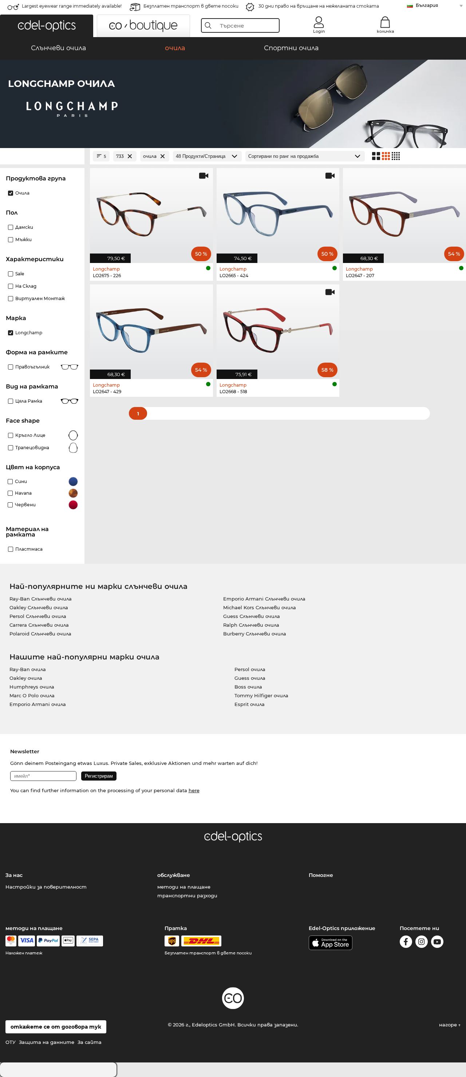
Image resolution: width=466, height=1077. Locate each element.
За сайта (90, 1042)
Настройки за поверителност (46, 887)
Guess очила (249, 678)
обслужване (173, 875)
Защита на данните (46, 1042)
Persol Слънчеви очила (37, 616)
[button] (46, 26)
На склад (25, 286)
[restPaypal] (48, 941)
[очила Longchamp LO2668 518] (278, 327)
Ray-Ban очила (27, 669)
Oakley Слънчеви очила (38, 607)
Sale (19, 273)
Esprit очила (249, 704)
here (194, 790)
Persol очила (249, 669)
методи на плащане (183, 887)
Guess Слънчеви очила (251, 616)
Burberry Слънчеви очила (254, 634)
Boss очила (248, 687)
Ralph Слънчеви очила (251, 625)
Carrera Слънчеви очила (39, 625)
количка (385, 31)
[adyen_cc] (10, 941)
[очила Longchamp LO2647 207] (404, 211)
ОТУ (10, 1042)
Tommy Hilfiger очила (261, 695)
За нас (14, 875)
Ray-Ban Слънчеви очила (40, 599)
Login (319, 31)
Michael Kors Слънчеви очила (259, 607)
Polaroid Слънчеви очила (40, 634)
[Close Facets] (42, 156)
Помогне (321, 875)
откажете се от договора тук (56, 1027)
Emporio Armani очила (37, 704)
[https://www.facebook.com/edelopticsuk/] (406, 943)
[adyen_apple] (68, 941)
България (427, 5)
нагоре (448, 1025)
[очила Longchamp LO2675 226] (151, 211)
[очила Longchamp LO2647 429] (151, 327)
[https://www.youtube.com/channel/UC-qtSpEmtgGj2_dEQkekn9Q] (437, 943)
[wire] (89, 941)
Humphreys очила (31, 687)
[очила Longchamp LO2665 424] (278, 211)
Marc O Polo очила (32, 695)
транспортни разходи (187, 895)
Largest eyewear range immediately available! (72, 6)
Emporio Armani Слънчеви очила (264, 599)
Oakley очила (25, 678)
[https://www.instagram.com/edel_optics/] (421, 943)
